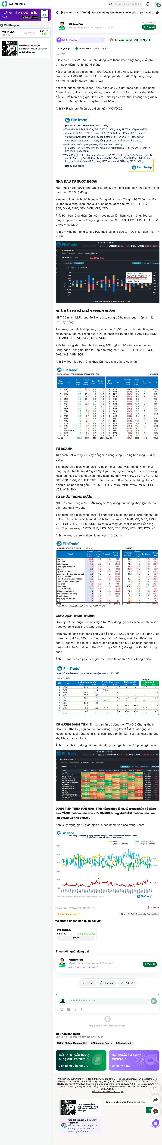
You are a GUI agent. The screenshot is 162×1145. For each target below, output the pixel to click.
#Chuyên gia (64, 48)
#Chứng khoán (124, 1043)
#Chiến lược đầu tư (101, 1043)
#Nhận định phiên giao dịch (72, 1043)
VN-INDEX (64, 929)
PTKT (76, 938)
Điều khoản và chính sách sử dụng (108, 1091)
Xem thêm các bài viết (82, 967)
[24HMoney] (14, 4)
